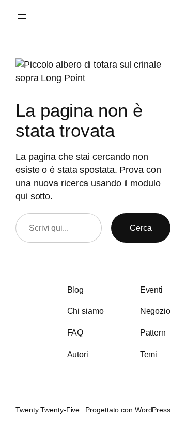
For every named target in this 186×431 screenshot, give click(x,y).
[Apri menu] (22, 16)
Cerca (141, 227)
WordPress (153, 410)
